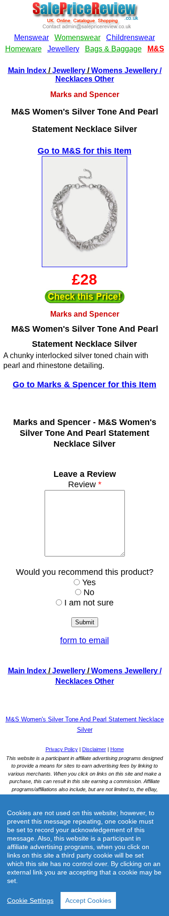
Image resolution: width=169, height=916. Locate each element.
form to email (84, 640)
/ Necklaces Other (108, 74)
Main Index (27, 70)
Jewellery (68, 70)
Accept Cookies (88, 900)
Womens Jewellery (124, 70)
